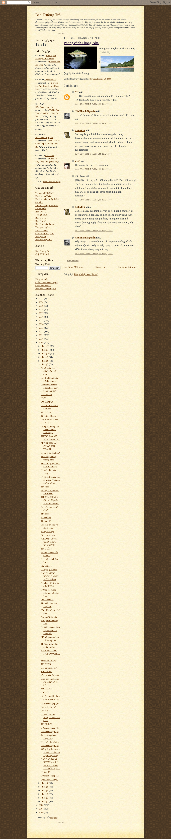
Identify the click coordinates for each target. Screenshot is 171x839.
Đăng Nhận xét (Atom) (86, 274)
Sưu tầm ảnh (46, 671)
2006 (41, 812)
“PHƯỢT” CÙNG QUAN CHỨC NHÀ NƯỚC (49, 541)
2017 (41, 313)
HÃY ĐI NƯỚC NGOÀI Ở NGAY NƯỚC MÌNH (49, 576)
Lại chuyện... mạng (49, 779)
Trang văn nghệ (42, 227)
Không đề (45, 772)
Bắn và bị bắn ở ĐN (50, 699)
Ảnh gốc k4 (40, 236)
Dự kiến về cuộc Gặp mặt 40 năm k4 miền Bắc (50, 630)
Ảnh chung (46, 517)
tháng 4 (45, 790)
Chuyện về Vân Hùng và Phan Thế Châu (50, 717)
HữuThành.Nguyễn (44, 107)
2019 (41, 306)
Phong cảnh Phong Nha (81, 43)
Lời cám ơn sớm (48, 535)
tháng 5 (45, 786)
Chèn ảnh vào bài (43, 285)
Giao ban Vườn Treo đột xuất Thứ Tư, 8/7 (50, 682)
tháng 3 (45, 794)
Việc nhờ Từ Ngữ (48, 660)
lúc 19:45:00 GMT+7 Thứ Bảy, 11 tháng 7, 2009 (94, 253)
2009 (41, 342)
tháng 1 (45, 801)
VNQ (77, 161)
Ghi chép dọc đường (50, 742)
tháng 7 (45, 364)
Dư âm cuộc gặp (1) (49, 775)
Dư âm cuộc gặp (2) (49, 745)
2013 (41, 328)
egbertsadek (50, 79)
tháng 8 (45, 361)
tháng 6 (45, 783)
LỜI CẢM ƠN (47, 402)
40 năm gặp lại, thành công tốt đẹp (49, 371)
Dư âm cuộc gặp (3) (49, 731)
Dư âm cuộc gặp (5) (49, 703)
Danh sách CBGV (43, 196)
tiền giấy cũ (46, 566)
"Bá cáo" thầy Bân (49, 617)
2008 (41, 805)
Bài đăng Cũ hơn (127, 266)
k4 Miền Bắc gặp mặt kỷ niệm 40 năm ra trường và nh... (50, 480)
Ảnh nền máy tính (43, 239)
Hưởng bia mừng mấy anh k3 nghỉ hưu (50, 593)
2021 (41, 298)
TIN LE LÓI (46, 724)
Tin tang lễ (46, 521)
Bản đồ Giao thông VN (45, 288)
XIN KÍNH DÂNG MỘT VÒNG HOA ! (50, 653)
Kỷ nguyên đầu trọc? (50, 453)
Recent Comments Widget (51, 182)
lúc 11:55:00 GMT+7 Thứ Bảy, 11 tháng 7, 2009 (94, 230)
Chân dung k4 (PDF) (44, 233)
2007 (41, 808)
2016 (41, 317)
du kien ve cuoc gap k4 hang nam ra (47, 143)
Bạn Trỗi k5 (40, 218)
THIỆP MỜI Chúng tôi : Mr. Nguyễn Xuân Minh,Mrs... (50, 500)
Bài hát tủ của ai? (49, 668)
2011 (41, 335)
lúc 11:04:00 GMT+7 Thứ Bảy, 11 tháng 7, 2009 (94, 200)
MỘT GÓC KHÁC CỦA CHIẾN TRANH (49, 446)
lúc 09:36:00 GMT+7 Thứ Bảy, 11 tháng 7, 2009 (94, 169)
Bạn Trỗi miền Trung (44, 224)
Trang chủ (100, 266)
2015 (41, 320)
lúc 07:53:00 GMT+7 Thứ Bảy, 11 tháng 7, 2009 (94, 154)
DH (76, 92)
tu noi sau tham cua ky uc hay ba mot (47, 113)
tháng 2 (45, 797)
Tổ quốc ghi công (49, 416)
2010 (41, 339)
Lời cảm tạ (45, 710)
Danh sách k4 (41, 230)
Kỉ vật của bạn (47, 531)
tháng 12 (46, 346)
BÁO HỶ (45, 692)
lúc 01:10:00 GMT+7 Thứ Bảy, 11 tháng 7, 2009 (94, 104)
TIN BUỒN (46, 412)
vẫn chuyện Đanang (50, 675)
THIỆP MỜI (46, 688)
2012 (41, 331)
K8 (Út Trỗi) (40, 208)
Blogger (53, 817)
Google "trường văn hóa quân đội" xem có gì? (50, 429)
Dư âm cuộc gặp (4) (49, 728)
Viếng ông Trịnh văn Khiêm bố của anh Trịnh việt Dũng (50, 752)
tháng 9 (45, 357)
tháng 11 (46, 350)
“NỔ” (43, 398)
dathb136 (80, 130)
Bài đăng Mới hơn (73, 266)
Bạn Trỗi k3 (40, 221)
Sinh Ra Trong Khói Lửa (46, 205)
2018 (41, 309)
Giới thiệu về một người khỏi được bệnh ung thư (49, 387)
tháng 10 (46, 353)
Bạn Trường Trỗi (48, 14)
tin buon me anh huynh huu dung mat (47, 86)
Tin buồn (45, 486)
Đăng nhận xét (72, 260)
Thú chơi (45, 513)
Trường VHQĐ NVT (44, 193)
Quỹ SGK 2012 (42, 254)
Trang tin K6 (41, 214)
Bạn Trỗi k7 (40, 211)
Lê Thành (49, 155)
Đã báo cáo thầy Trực (50, 696)
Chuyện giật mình (49, 569)
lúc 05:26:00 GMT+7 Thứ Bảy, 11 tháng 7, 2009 (94, 123)
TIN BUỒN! (46, 548)
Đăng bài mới (41, 279)
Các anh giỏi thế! (48, 707)
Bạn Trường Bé (42, 251)
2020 (41, 302)
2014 (41, 324)
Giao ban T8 (46, 394)
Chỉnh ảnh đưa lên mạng (46, 282)
